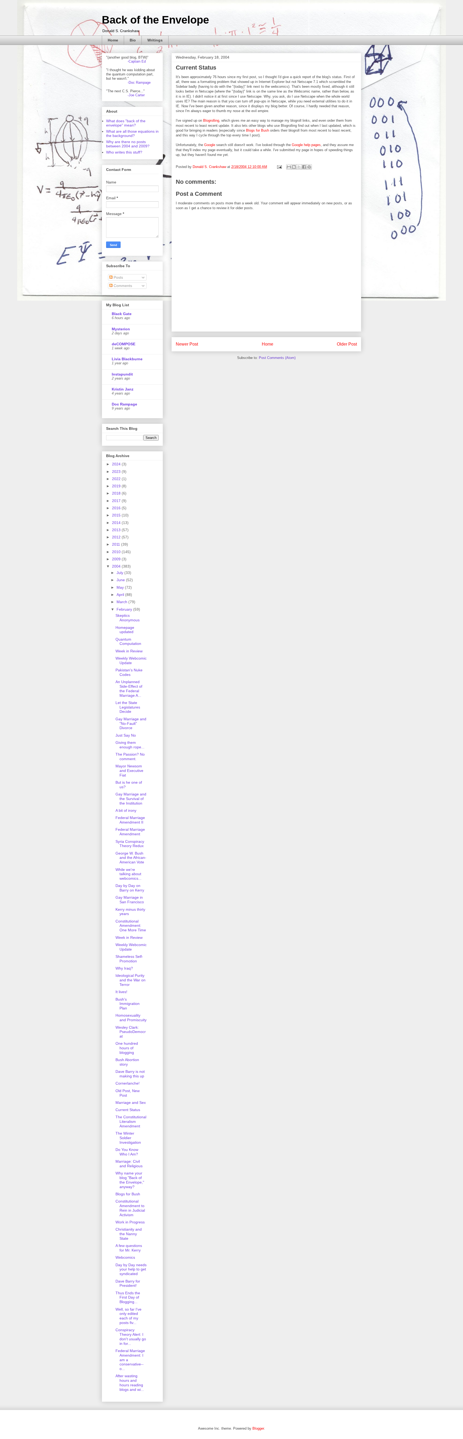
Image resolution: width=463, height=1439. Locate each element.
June (121, 580)
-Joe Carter (136, 95)
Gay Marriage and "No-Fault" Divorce (130, 723)
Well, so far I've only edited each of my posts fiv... (128, 1316)
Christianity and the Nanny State (128, 1234)
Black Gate (122, 314)
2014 (117, 523)
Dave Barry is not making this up (130, 1073)
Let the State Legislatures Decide (127, 707)
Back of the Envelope (155, 20)
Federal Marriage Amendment (130, 831)
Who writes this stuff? (124, 152)
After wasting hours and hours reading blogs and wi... (129, 1382)
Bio (133, 40)
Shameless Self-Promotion (129, 958)
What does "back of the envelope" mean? (125, 123)
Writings (155, 40)
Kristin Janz (122, 389)
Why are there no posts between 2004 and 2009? (128, 144)
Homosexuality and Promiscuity (131, 1017)
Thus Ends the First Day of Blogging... (127, 1297)
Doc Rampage (124, 404)
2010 (117, 552)
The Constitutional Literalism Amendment (130, 1121)
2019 (117, 486)
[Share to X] (299, 167)
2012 (117, 537)
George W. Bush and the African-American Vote (130, 857)
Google (209, 145)
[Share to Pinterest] (309, 167)
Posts (118, 277)
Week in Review (129, 651)
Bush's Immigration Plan (127, 1004)
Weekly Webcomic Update (131, 660)
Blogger (258, 1428)
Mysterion (121, 329)
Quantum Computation (128, 641)
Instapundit (122, 374)
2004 (117, 566)
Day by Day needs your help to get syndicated (131, 1269)
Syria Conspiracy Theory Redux (129, 843)
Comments (122, 286)
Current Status (127, 1110)
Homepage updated (124, 629)
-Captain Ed (137, 61)
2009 (117, 559)
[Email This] (289, 167)
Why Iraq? (124, 968)
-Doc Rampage (139, 83)
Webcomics (125, 1257)
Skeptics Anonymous (127, 617)
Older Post (347, 344)
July (120, 573)
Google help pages (306, 145)
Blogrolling (211, 120)
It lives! (121, 992)
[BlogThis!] (294, 167)
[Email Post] (279, 167)
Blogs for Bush (257, 130)
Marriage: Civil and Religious (129, 1163)
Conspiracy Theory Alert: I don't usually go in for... (130, 1336)
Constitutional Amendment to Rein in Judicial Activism (130, 1208)
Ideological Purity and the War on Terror (130, 980)
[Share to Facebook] (304, 167)
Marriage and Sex (130, 1102)
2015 (117, 515)
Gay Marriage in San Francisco (129, 899)
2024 (117, 464)
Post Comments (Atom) (277, 358)
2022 (117, 479)
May (121, 587)
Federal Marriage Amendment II (130, 820)
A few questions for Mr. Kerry (128, 1247)
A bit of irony (125, 810)
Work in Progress (130, 1222)
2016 (117, 508)
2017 (117, 501)
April (121, 594)
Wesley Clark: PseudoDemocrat (130, 1032)
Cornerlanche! (127, 1083)
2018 (117, 493)
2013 (117, 530)
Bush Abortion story (127, 1062)
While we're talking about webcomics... (128, 874)
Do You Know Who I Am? (126, 1151)
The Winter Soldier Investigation (128, 1138)
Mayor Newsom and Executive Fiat (129, 770)
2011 (116, 544)
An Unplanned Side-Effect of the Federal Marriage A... (128, 688)
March (122, 602)
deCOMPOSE (123, 344)
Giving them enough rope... (129, 744)
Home (113, 40)
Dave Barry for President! (127, 1283)
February (125, 609)
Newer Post (187, 344)
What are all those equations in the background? (132, 133)
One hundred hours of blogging (126, 1048)
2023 (117, 471)
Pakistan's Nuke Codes (129, 672)
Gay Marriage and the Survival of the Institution (130, 798)
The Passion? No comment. (130, 756)
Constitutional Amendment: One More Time (130, 925)
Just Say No (125, 735)
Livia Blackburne (127, 359)
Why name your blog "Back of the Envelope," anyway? (129, 1180)
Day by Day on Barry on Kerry (129, 887)
